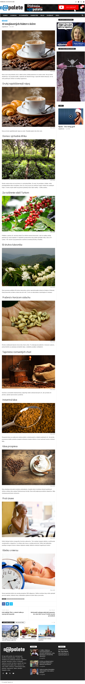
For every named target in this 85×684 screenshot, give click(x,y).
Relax (42, 15)
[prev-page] (52, 622)
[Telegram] (79, 2)
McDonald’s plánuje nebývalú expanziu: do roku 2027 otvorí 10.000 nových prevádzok (43, 614)
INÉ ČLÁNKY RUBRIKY (8, 622)
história (9, 598)
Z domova (13, 15)
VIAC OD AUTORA (20, 622)
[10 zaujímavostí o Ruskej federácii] (46, 631)
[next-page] (54, 622)
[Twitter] (81, 2)
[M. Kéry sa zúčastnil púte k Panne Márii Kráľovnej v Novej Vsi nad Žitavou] (34, 664)
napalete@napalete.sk (63, 654)
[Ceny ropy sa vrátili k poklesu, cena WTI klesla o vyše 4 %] (10, 631)
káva (13, 598)
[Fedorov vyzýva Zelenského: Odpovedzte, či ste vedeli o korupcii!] (34, 672)
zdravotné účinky (20, 598)
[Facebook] (76, 2)
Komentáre (34, 15)
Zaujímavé (50, 15)
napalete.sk (5, 26)
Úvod (3, 19)
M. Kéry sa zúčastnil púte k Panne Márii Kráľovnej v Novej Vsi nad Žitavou (46, 663)
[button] (82, 15)
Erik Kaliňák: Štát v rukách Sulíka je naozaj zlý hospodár (13, 613)
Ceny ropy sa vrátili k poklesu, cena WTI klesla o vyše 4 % (9, 639)
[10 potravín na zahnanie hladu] (28, 631)
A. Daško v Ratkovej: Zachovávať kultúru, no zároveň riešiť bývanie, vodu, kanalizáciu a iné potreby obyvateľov (47, 653)
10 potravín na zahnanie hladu (28, 638)
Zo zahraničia (23, 15)
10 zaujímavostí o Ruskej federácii (44, 639)
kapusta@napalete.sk (63, 653)
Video (57, 15)
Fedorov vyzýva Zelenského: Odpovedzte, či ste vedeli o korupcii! (47, 671)
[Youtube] (84, 2)
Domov (5, 15)
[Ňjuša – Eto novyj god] (70, 116)
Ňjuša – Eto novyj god (66, 127)
